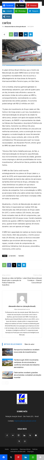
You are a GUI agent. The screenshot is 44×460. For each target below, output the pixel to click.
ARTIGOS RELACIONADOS (13, 344)
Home (7, 449)
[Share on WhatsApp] (33, 457)
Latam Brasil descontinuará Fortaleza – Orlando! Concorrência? (32, 280)
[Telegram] (31, 34)
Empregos (30, 451)
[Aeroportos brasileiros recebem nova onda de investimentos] (7, 352)
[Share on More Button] (40, 457)
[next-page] (7, 383)
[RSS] (30, 435)
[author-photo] (22, 303)
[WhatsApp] (11, 34)
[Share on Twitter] (11, 457)
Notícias (34, 449)
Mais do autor (29, 344)
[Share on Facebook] (3, 457)
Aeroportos (14, 449)
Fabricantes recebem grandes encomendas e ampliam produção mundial (27, 374)
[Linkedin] (26, 34)
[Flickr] (13, 435)
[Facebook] (16, 34)
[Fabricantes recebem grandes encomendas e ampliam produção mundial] (7, 375)
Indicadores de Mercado (17, 451)
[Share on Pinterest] (18, 457)
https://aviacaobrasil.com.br (22, 309)
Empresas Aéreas (25, 449)
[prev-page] (3, 383)
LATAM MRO (12, 256)
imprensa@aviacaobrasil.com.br (25, 421)
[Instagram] (18, 435)
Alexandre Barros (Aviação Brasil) (15, 26)
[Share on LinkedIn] (25, 457)
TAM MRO (21, 256)
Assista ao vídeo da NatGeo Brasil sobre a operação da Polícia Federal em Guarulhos (12, 281)
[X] (21, 34)
